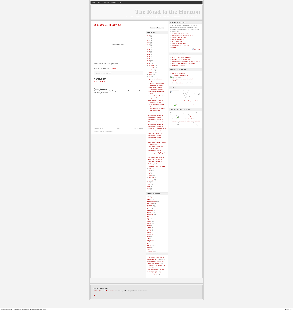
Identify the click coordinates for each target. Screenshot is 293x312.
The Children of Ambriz (178, 39)
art (147, 242)
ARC (148, 238)
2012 (148, 56)
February (151, 177)
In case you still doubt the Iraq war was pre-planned (186, 61)
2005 (148, 189)
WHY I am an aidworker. (178, 73)
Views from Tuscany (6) (155, 112)
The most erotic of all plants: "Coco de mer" (184, 63)
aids (148, 216)
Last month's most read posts (156, 166)
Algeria (149, 227)
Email (198, 100)
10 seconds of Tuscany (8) (155, 117)
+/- (94, 295)
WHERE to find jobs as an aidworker (182, 81)
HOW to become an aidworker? (180, 75)
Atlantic (149, 247)
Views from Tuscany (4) (155, 133)
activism (149, 199)
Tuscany (114, 68)
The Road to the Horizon (167, 11)
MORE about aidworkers (178, 83)
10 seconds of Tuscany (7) (155, 119)
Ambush (173, 47)
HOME (93, 2)
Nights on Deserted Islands (179, 37)
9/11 (148, 196)
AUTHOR (106, 2)
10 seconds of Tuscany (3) (155, 135)
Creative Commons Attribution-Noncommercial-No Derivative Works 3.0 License (185, 121)
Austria (149, 249)
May (150, 170)
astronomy (150, 245)
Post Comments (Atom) (107, 131)
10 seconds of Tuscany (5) (155, 124)
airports (149, 221)
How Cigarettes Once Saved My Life (182, 45)
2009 (148, 63)
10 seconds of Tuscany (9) (155, 115)
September (152, 72)
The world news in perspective (156, 157)
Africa (148, 208)
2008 (148, 182)
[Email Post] (109, 73)
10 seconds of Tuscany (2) (107, 25)
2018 (148, 47)
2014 (148, 52)
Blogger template (7, 309)
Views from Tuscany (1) (155, 161)
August (151, 74)
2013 (148, 54)
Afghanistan (150, 207)
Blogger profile (192, 100)
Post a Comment (99, 81)
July (150, 76)
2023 (148, 42)
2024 (148, 40)
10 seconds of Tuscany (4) (155, 126)
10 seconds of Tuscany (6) (155, 121)
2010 (148, 61)
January (151, 179)
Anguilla (149, 231)
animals (149, 232)
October (151, 70)
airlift (148, 220)
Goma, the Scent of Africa (179, 43)
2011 (148, 58)
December (152, 65)
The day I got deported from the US (181, 57)
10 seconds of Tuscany (154, 150)
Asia (148, 243)
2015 (148, 49)
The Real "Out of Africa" (178, 41)
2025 (148, 38)
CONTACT (114, 2)
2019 (148, 45)
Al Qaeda (149, 223)
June (150, 168)
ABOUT (100, 2)
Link (107, 73)
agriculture (150, 210)
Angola (149, 229)
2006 (148, 186)
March (150, 175)
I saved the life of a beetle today (157, 128)
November (152, 67)
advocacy (149, 205)
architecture (150, 240)
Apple (148, 236)
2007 (148, 184)
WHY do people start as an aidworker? (182, 79)
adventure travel (151, 201)
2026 (148, 36)
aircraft (149, 218)
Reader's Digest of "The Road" (180, 33)
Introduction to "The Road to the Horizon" (183, 35)
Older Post (138, 128)
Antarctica (150, 234)
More (185, 100)
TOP (291, 309)
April (150, 173)
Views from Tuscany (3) (155, 140)
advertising (150, 203)
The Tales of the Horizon (178, 65)
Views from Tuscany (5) (155, 131)
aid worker (150, 214)
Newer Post (98, 128)
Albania (149, 225)
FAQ (120, 2)
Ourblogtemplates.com (37, 309)
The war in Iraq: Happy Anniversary (181, 59)
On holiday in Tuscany (154, 164)
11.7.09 (103, 73)
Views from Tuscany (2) (155, 159)
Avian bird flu (150, 251)
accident (149, 198)
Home (118, 128)
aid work (149, 212)
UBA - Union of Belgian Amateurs (105, 291)
